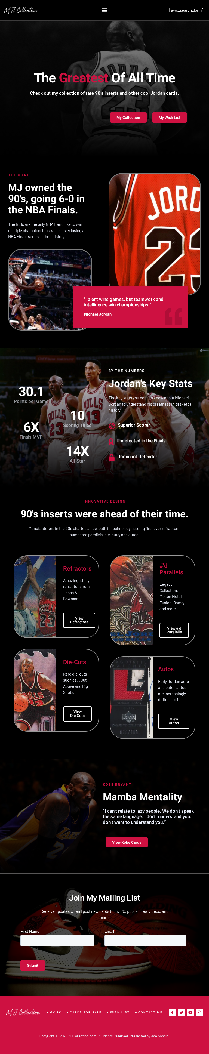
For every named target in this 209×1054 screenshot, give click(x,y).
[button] (104, 10)
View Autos (174, 721)
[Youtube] (190, 1012)
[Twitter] (181, 1012)
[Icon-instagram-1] (199, 1012)
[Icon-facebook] (172, 1012)
